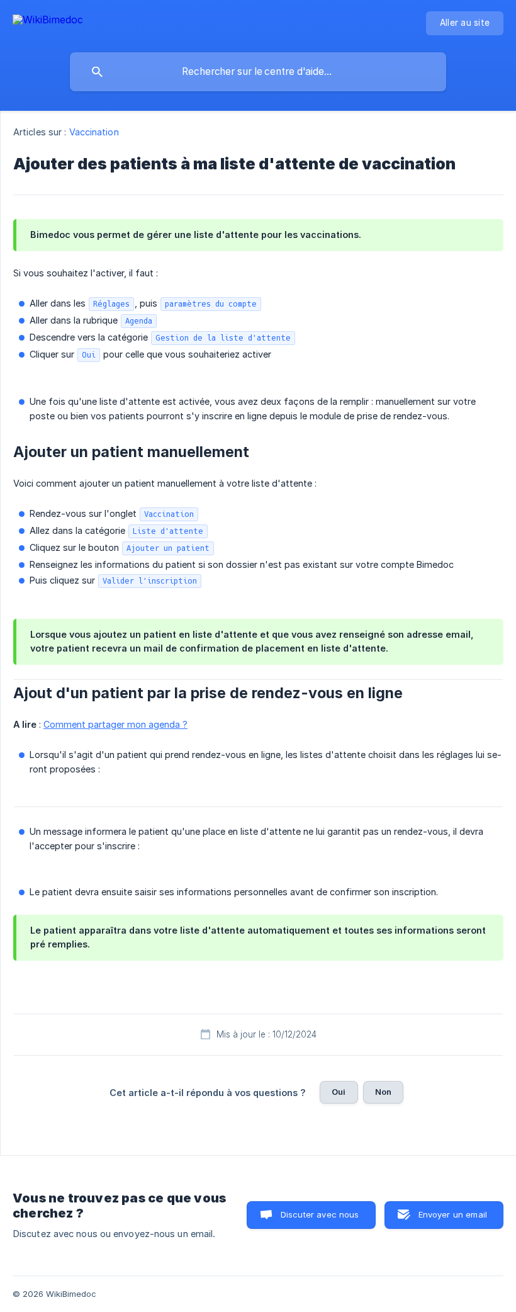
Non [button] (383, 1092)
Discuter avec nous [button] (320, 1214)
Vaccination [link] (94, 132)
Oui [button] (338, 1092)
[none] (48, 21)
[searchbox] (258, 71)
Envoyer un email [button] (452, 1214)
